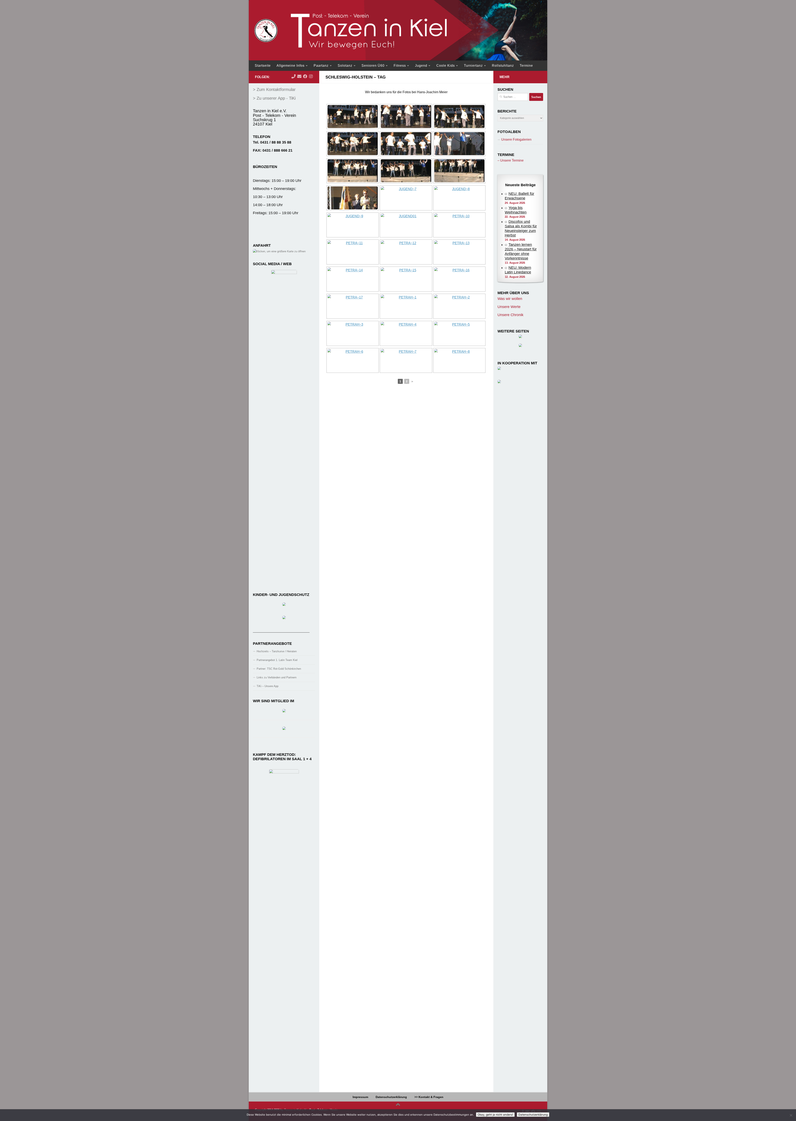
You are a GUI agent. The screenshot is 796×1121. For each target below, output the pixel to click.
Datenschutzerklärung (391, 1097)
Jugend (421, 65)
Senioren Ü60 (373, 65)
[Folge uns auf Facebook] (305, 76)
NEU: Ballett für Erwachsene (519, 196)
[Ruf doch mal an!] (293, 76)
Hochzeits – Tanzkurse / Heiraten (277, 651)
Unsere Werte (509, 307)
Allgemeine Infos (291, 65)
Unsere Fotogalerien (516, 139)
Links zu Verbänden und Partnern (276, 677)
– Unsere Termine (511, 160)
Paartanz (321, 65)
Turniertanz (473, 65)
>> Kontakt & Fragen (428, 1097)
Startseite (263, 65)
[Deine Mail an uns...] (299, 76)
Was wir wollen (510, 299)
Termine (526, 65)
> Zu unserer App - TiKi (274, 98)
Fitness (400, 65)
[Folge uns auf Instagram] (311, 76)
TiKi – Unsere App (267, 686)
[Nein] (791, 1115)
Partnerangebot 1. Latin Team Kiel (277, 660)
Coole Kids (445, 65)
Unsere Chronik (510, 315)
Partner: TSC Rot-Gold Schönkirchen (279, 668)
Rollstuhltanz (503, 65)
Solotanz (345, 65)
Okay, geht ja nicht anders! (495, 1114)
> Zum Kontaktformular (274, 89)
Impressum (360, 1097)
